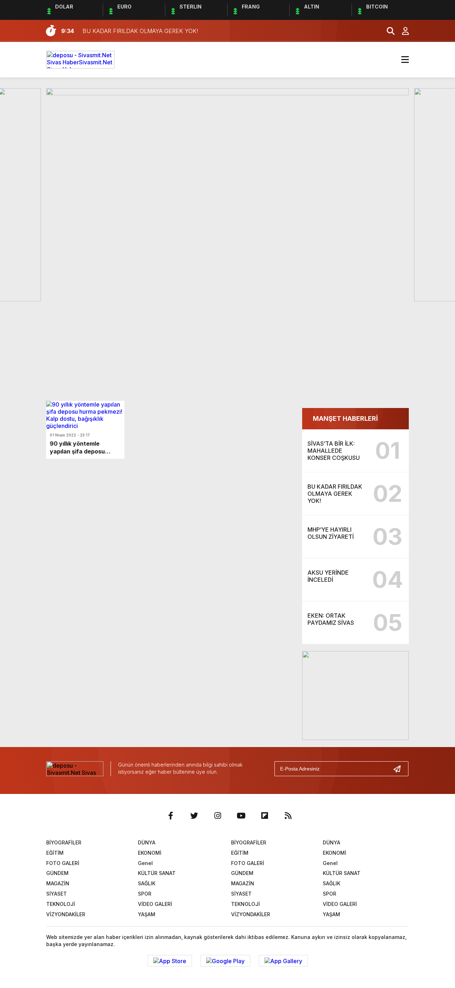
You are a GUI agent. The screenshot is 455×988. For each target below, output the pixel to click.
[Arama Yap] (387, 31)
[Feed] (287, 815)
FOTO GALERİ (62, 863)
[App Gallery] (283, 961)
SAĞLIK (146, 883)
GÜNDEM (57, 873)
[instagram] (217, 815)
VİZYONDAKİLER (65, 914)
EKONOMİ (149, 853)
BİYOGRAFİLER (63, 842)
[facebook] (170, 815)
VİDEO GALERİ (155, 904)
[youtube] (241, 815)
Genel (145, 863)
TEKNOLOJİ (60, 904)
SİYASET (56, 894)
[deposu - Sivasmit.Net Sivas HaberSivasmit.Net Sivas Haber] (80, 59)
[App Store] (170, 961)
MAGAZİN (57, 883)
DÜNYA (146, 842)
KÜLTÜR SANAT (157, 873)
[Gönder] (399, 768)
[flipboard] (264, 815)
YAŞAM (146, 914)
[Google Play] (225, 961)
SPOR (144, 894)
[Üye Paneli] (402, 31)
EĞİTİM (55, 853)
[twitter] (194, 815)
